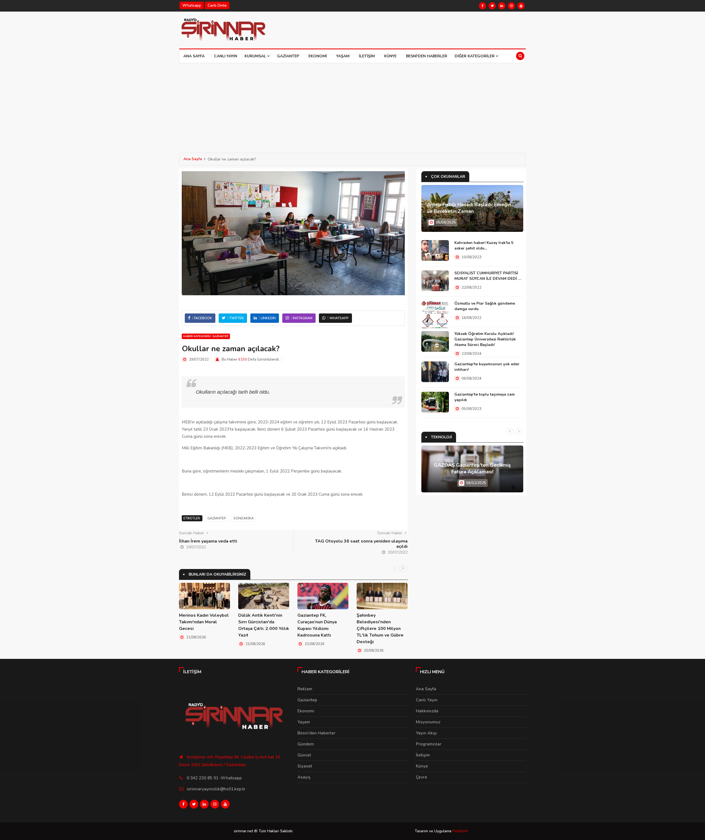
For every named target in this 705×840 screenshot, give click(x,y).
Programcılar (428, 744)
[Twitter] (492, 5)
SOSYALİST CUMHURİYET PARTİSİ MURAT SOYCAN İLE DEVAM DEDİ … (487, 275)
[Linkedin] (501, 5)
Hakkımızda (427, 711)
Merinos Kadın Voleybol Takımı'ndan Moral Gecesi (204, 622)
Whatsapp (191, 5)
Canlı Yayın (225, 56)
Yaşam (342, 56)
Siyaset (304, 766)
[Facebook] (482, 5)
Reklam (304, 689)
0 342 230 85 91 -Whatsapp (214, 778)
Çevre (421, 777)
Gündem (305, 744)
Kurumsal (256, 56)
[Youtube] (521, 5)
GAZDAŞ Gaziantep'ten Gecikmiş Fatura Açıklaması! (472, 468)
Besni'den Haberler (426, 56)
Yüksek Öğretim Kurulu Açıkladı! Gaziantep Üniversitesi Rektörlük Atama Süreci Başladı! (485, 339)
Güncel (304, 755)
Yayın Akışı (426, 733)
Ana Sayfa (194, 56)
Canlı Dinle (217, 5)
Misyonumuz (428, 722)
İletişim (367, 56)
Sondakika (244, 518)
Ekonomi (317, 56)
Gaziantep (288, 56)
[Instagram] (511, 5)
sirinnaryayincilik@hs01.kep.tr (216, 789)
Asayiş (303, 777)
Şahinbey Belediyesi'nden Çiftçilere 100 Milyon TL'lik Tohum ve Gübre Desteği (380, 628)
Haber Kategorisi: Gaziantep (206, 336)
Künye (390, 56)
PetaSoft (460, 831)
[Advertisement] (352, 104)
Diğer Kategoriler (475, 56)
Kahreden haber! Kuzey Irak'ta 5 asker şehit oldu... (483, 245)
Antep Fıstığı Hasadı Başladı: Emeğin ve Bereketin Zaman (469, 207)
